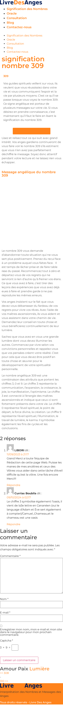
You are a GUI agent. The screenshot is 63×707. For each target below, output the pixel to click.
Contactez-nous (19, 27)
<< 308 (4, 673)
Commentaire (10, 556)
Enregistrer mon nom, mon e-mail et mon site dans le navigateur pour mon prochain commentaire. (31, 632)
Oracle (12, 13)
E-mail (5, 612)
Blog (10, 22)
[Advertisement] (31, 213)
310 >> (4, 681)
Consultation (17, 18)
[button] (31, 32)
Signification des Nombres (27, 9)
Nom (4, 599)
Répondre (13, 485)
